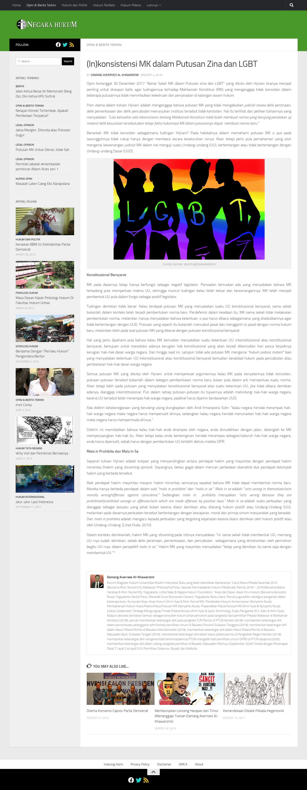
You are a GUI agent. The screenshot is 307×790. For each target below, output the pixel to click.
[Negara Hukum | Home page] (46, 24)
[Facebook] (58, 44)
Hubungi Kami (113, 764)
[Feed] (71, 44)
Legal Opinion (25, 125)
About (199, 764)
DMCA (183, 764)
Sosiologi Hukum (27, 346)
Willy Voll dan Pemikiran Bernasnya (42, 453)
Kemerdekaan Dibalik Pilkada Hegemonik (253, 711)
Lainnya (152, 5)
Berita (20, 86)
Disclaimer (164, 764)
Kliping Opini (24, 178)
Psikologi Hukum (27, 292)
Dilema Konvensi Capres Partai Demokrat (117, 711)
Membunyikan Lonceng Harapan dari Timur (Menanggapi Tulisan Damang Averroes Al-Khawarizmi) (186, 716)
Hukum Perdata (104, 5)
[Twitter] (64, 44)
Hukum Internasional (30, 496)
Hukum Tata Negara (29, 448)
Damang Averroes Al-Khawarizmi (115, 75)
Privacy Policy (140, 764)
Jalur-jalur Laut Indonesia (34, 502)
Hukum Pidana (131, 5)
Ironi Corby (24, 405)
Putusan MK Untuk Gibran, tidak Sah (42, 150)
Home (16, 5)
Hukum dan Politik (74, 5)
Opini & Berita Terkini (41, 5)
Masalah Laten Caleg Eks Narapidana (43, 184)
